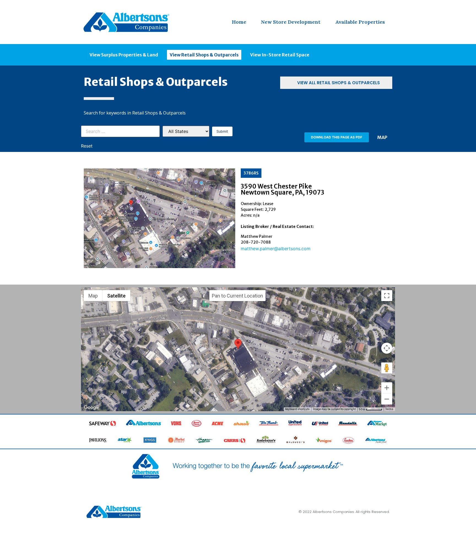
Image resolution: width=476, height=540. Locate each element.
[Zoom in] (386, 387)
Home (239, 22)
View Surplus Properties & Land (124, 55)
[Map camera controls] (386, 348)
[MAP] (392, 137)
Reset (87, 146)
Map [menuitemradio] (93, 296)
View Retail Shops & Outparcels (204, 55)
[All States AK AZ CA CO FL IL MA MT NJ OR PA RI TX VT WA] (186, 131)
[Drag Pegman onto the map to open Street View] (386, 367)
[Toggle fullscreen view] (386, 295)
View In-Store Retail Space (279, 55)
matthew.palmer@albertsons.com (275, 248)
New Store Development (290, 22)
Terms (389, 409)
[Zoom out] (386, 399)
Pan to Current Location (237, 296)
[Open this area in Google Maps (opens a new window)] (91, 407)
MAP (382, 137)
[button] (336, 137)
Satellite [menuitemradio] (116, 296)
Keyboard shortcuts (297, 409)
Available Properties (360, 22)
